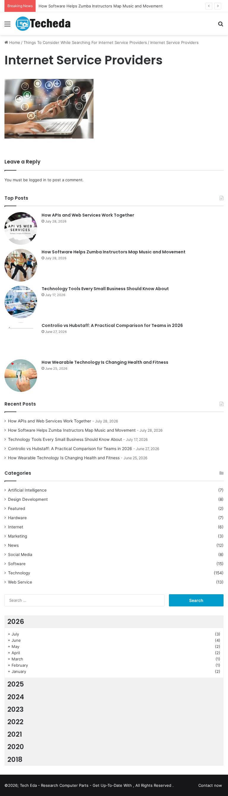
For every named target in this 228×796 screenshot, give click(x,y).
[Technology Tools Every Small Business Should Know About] (20, 302)
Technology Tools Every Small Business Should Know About (105, 289)
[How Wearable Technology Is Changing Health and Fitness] (20, 375)
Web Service (20, 582)
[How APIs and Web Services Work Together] (20, 228)
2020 (15, 746)
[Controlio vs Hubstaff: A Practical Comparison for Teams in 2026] (20, 338)
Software (17, 563)
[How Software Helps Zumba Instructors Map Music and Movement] (20, 265)
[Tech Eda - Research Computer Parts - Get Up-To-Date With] (43, 23)
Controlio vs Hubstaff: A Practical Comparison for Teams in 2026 (112, 325)
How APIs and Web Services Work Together (88, 215)
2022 (15, 722)
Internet (15, 527)
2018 (15, 759)
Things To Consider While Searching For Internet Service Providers (85, 42)
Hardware (17, 517)
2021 (14, 734)
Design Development (28, 499)
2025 (15, 684)
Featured (16, 508)
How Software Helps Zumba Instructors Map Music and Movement (114, 252)
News (13, 545)
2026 (15, 621)
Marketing (17, 536)
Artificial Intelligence (27, 490)
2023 (15, 709)
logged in (37, 179)
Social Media (20, 554)
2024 (15, 697)
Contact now (210, 785)
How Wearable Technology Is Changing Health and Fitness (105, 362)
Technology (19, 573)
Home (14, 42)
